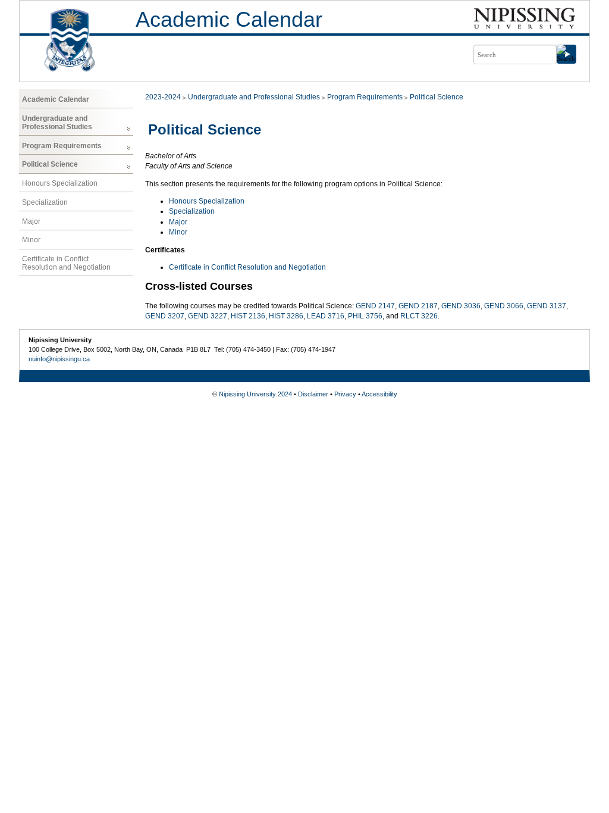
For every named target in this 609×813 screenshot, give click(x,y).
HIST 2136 (248, 316)
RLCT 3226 (419, 316)
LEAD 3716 (325, 316)
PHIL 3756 (365, 316)
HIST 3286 (286, 316)
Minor (31, 240)
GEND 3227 (207, 316)
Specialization (45, 202)
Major (31, 221)
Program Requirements (62, 146)
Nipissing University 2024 (255, 394)
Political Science (50, 164)
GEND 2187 (418, 306)
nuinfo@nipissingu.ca (59, 358)
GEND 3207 (164, 316)
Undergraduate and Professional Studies (57, 122)
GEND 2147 (375, 306)
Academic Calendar (229, 19)
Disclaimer (313, 394)
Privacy (345, 394)
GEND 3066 (503, 306)
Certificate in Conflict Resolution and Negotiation (66, 263)
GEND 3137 (546, 306)
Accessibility (379, 394)
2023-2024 (163, 97)
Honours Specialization (60, 183)
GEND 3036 (461, 306)
